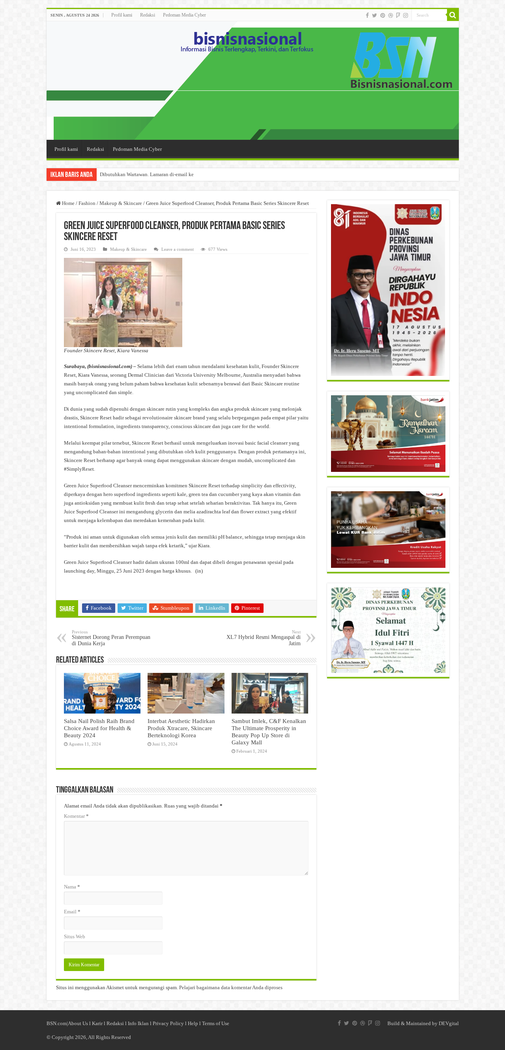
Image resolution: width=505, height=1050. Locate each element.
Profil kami (121, 15)
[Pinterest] (383, 15)
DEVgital (449, 1023)
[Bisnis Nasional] (253, 80)
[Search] (453, 15)
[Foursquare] (398, 15)
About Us (78, 1023)
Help (193, 1023)
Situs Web (74, 936)
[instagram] (405, 15)
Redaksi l (117, 1023)
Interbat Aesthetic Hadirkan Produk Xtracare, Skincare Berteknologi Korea (181, 728)
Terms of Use (215, 1023)
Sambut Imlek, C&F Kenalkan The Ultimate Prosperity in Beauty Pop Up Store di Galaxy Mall (269, 732)
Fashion (87, 203)
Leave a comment (177, 249)
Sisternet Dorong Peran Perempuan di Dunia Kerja (111, 637)
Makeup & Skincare (120, 203)
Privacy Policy (168, 1023)
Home (68, 203)
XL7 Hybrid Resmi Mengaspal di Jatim (263, 637)
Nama (72, 887)
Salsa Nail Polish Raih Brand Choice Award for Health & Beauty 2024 (99, 728)
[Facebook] (367, 15)
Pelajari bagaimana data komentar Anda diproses (230, 987)
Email (72, 912)
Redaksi (147, 15)
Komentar (76, 816)
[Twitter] (374, 15)
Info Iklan (138, 1023)
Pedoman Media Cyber (184, 15)
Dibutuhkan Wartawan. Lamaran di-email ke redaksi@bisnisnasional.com (178, 174)
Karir (97, 1023)
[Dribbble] (390, 15)
